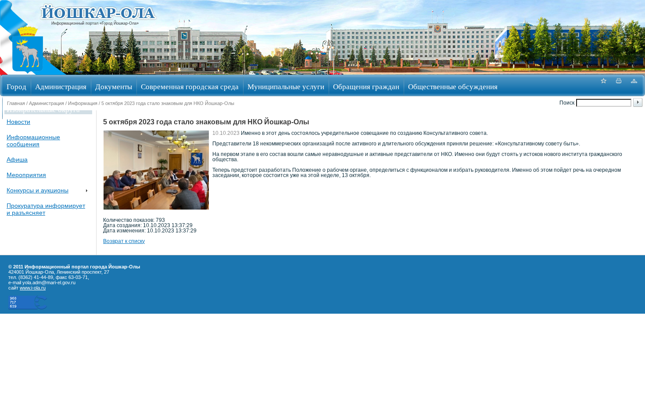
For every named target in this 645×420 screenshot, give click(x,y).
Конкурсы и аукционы (37, 190)
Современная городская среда (190, 86)
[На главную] (27, 72)
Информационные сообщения (33, 141)
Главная (16, 103)
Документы (113, 86)
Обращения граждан (366, 86)
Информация (82, 103)
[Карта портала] (634, 85)
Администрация (60, 86)
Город (16, 86)
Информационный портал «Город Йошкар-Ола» (95, 23)
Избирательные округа (43, 109)
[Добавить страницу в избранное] (603, 85)
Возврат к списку (124, 241)
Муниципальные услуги (285, 86)
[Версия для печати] (618, 85)
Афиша (17, 159)
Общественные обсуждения (453, 86)
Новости (18, 121)
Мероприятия (26, 174)
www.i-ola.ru (33, 287)
